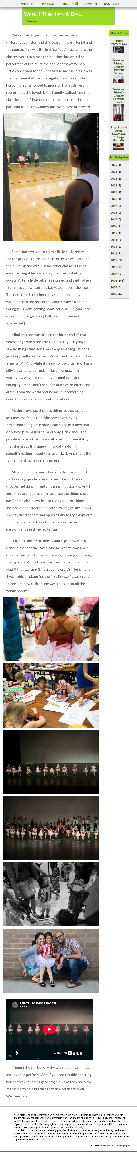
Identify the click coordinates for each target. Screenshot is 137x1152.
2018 (114, 212)
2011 (114, 260)
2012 (114, 253)
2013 (114, 246)
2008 (114, 280)
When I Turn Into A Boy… (53, 14)
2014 (114, 239)
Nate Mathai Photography (115, 1145)
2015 (114, 233)
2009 (114, 273)
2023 (114, 178)
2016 (114, 226)
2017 (114, 219)
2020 (114, 199)
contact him (67, 1127)
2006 (114, 294)
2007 (114, 287)
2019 (114, 205)
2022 (114, 185)
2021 (114, 192)
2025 (114, 165)
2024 (114, 171)
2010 (114, 267)
